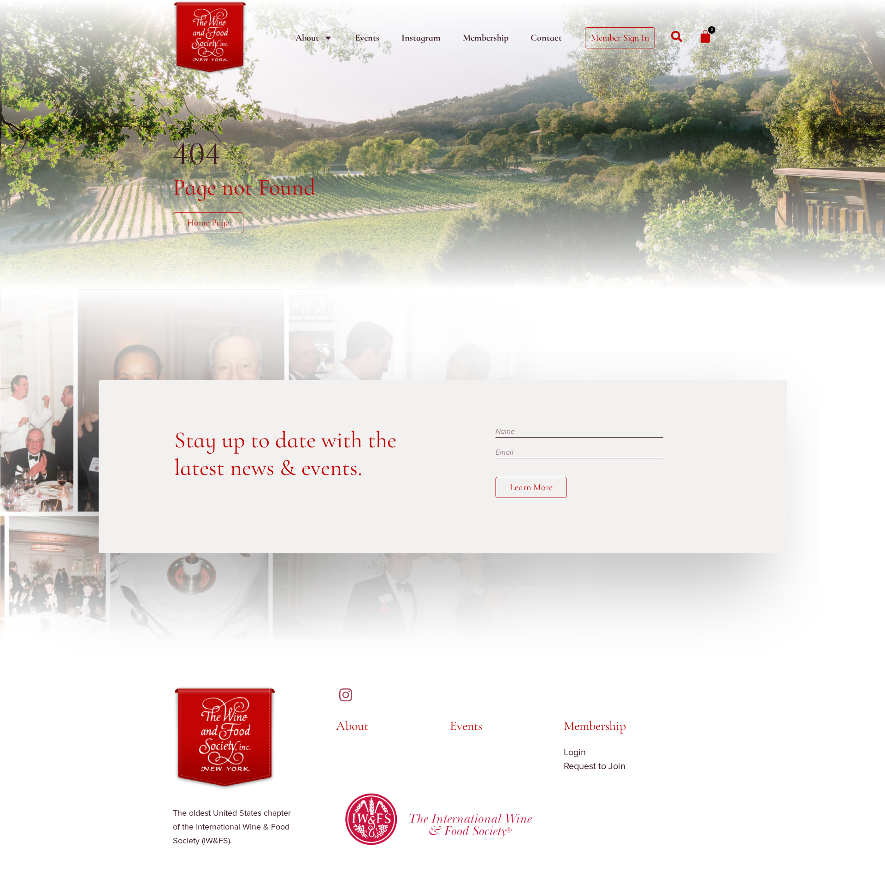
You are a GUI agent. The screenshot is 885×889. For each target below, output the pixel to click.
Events (367, 37)
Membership (485, 37)
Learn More (531, 487)
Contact (546, 37)
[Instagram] (345, 695)
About (307, 37)
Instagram (421, 37)
